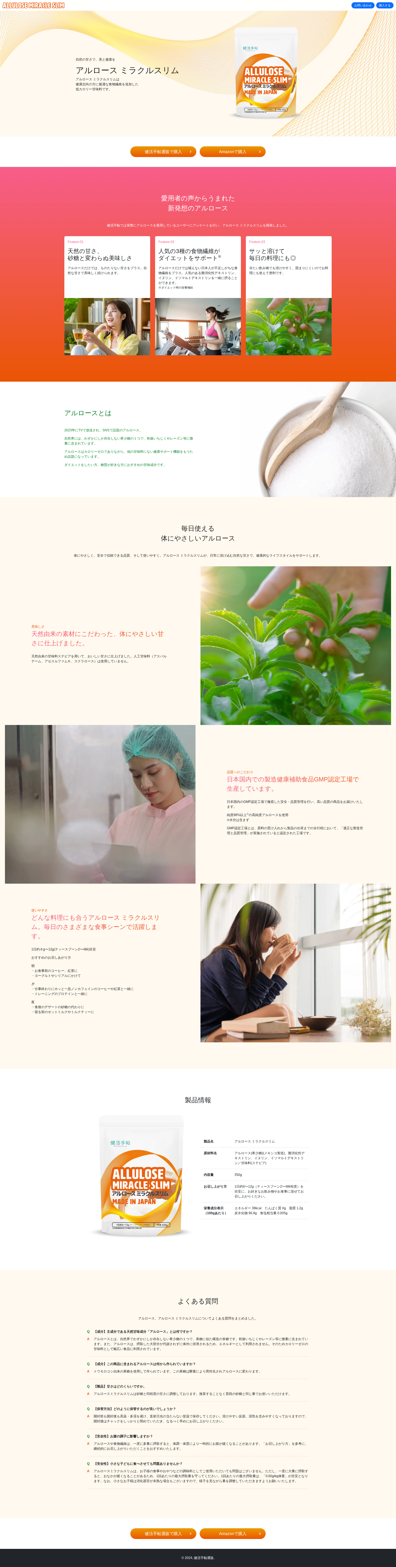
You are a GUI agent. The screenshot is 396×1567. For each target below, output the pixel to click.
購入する (385, 5)
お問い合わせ (363, 5)
